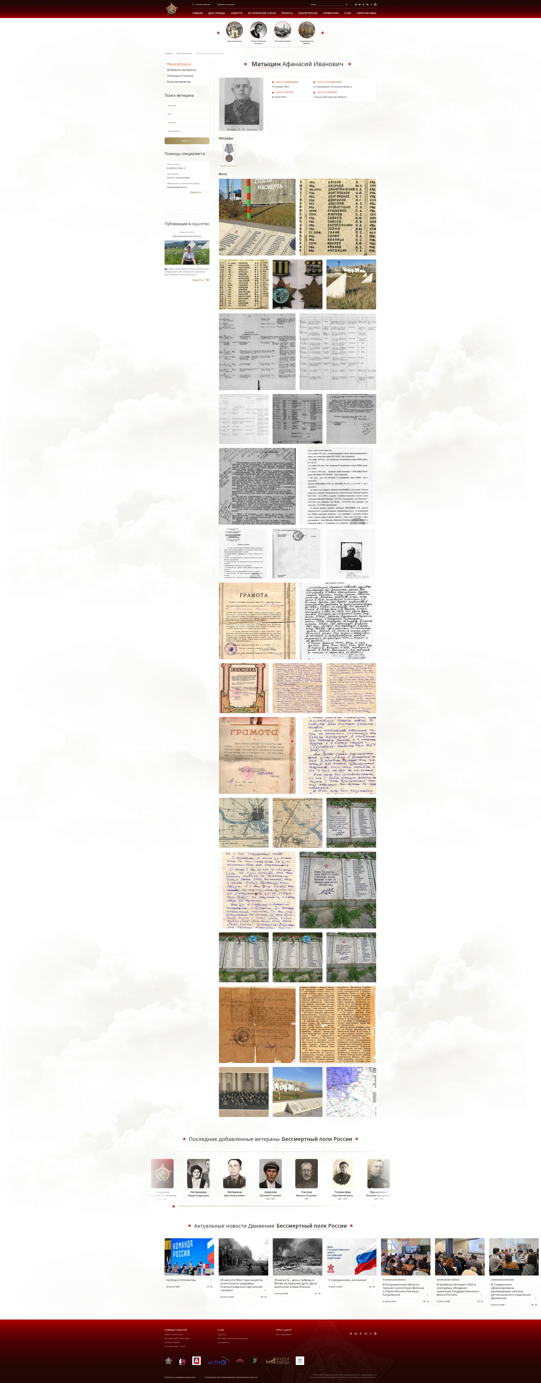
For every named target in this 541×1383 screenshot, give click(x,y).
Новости (236, 13)
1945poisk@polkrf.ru (177, 187)
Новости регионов (173, 1334)
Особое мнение (172, 1342)
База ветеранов (307, 13)
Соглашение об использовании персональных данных (231, 1377)
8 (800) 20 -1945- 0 (176, 168)
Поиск (313, 4)
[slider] (173, 1206)
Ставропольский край (502, 1279)
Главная (197, 13)
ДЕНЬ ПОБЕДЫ (216, 13)
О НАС (347, 13)
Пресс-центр (284, 1330)
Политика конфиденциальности (180, 1377)
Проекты (287, 13)
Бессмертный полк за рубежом (233, 1338)
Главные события (176, 1330)
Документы (223, 1342)
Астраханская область (394, 1279)
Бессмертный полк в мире (177, 1338)
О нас (221, 1330)
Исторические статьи (262, 13)
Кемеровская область (448, 1279)
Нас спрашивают (284, 1334)
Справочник (331, 13)
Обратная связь (366, 13)
